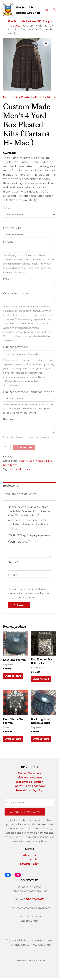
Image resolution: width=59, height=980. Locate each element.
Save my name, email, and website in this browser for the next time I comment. (28, 593)
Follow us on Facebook (29, 786)
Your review (19, 541)
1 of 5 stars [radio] (32, 535)
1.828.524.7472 (34, 899)
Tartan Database (29, 773)
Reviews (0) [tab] (11, 485)
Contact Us (29, 859)
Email (12, 575)
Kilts (43, 97)
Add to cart (24, 447)
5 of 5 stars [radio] (48, 535)
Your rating (18, 535)
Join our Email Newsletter (24, 811)
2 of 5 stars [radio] (36, 535)
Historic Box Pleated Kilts (20, 97)
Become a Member (29, 781)
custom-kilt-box (19, 469)
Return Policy (29, 863)
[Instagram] (18, 875)
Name (13, 561)
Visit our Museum (29, 777)
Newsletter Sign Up (29, 790)
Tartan (7, 207)
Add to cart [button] (13, 676)
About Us (29, 855)
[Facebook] (8, 875)
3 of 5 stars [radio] (40, 535)
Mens (51, 97)
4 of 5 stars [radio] (44, 535)
